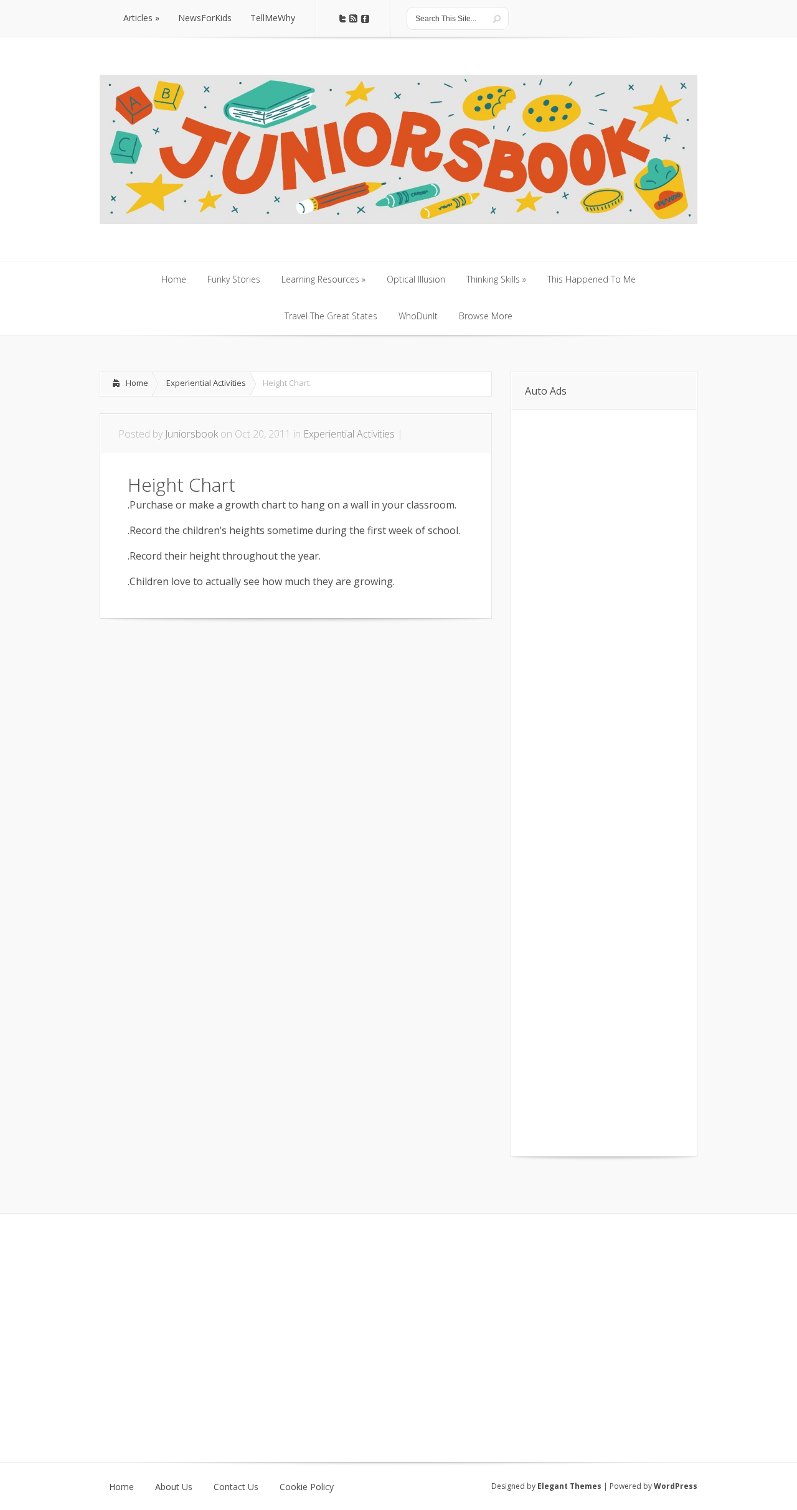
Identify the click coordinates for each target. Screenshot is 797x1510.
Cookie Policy (307, 1487)
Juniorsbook (191, 434)
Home (137, 382)
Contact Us (236, 1487)
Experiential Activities (206, 382)
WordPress (675, 1486)
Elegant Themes (569, 1486)
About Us (173, 1487)
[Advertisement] (245, 656)
